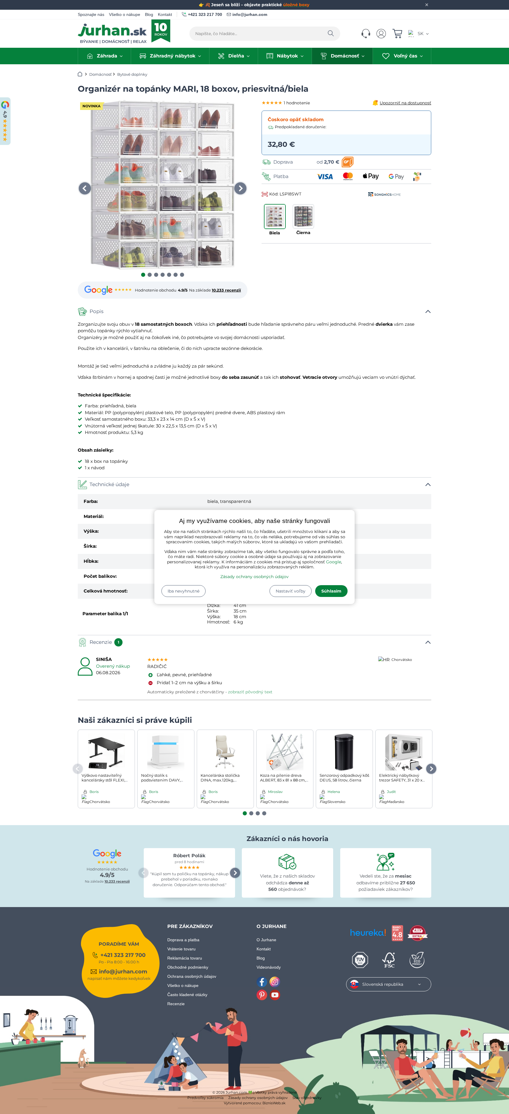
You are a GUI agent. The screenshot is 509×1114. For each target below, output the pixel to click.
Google (333, 562)
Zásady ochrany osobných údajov (254, 576)
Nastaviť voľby (290, 591)
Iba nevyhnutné (183, 591)
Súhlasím (331, 591)
